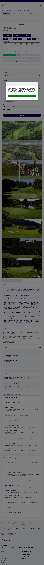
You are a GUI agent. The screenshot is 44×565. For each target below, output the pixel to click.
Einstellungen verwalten (22, 98)
